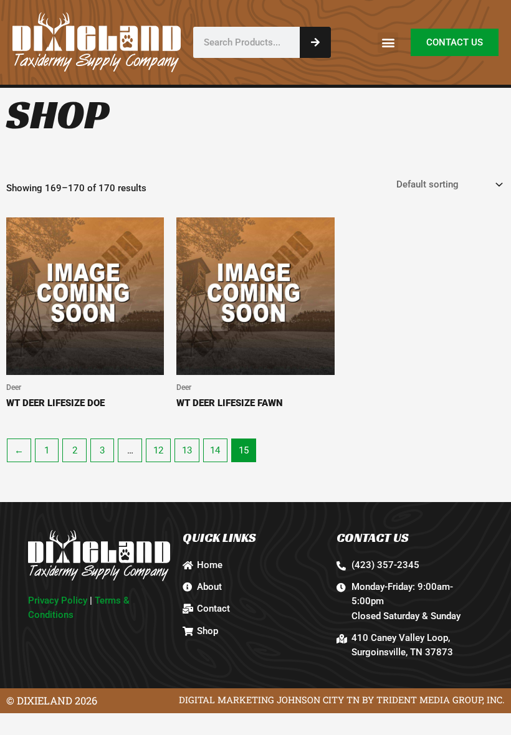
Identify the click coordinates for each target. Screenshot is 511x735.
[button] (388, 42)
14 (215, 450)
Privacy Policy (57, 600)
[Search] (315, 42)
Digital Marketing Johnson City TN (269, 700)
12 (158, 450)
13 (187, 450)
